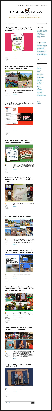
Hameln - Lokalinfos (7, 94)
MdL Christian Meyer (7, 320)
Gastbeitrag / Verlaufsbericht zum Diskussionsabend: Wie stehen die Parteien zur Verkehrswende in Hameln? (42, 35)
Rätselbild (38, 88)
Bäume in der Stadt (39, 68)
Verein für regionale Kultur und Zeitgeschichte (7, 133)
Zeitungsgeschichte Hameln (40, 94)
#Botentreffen (32, 5)
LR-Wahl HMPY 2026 (39, 79)
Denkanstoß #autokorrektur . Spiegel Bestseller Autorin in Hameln (18, 328)
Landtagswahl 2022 (7, 59)
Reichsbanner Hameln (39, 89)
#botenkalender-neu (44, 5)
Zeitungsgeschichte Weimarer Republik (41, 95)
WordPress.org (39, 103)
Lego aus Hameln (7, 243)
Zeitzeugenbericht (39, 96)
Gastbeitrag (38, 72)
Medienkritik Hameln (39, 80)
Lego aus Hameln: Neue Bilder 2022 (18, 216)
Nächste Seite (33, 403)
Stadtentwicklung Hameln (40, 90)
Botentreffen (38, 69)
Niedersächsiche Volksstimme (40, 82)
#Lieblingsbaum (39, 66)
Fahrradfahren (6, 357)
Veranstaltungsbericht (39, 92)
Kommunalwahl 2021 (39, 75)
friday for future (6, 169)
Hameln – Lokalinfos (39, 73)
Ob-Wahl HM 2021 (39, 83)
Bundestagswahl (39, 70)
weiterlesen (15, 94)
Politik (38, 85)
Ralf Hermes (6, 92)
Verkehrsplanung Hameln (40, 93)
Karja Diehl (9, 357)
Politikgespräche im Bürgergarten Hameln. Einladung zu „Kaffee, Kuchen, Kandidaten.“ (19, 29)
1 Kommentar (6, 172)
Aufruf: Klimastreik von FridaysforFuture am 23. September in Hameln (18, 141)
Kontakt (19, 5)
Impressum (23, 5)
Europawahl (38, 71)
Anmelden (38, 101)
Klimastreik (6, 170)
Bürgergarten (6, 58)
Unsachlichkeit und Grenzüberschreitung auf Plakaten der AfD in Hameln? (19, 251)
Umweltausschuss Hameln (40, 91)
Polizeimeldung (39, 87)
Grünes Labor (6, 95)
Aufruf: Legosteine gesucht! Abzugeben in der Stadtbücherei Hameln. (19, 67)
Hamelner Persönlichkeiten (40, 74)
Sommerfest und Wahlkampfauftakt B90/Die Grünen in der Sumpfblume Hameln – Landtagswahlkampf (19, 288)
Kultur (38, 76)
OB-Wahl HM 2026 (39, 84)
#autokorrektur (6, 356)
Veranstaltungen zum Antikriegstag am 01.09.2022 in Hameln (19, 104)
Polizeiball (38, 86)
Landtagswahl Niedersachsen (40, 77)
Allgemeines (38, 67)
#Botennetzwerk (37, 5)
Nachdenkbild (6, 242)
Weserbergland (6, 168)
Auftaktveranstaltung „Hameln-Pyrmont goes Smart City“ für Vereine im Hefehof (18, 179)
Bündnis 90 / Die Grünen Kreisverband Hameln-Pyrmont (8, 319)
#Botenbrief (27, 5)
